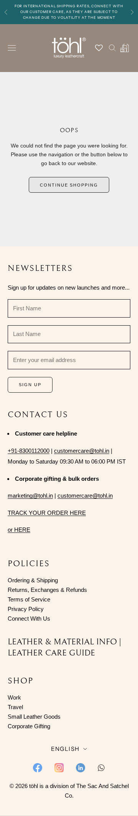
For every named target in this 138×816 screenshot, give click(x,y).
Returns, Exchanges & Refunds (47, 590)
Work (14, 697)
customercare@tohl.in (81, 450)
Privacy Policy (26, 609)
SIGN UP (30, 384)
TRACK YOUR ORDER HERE (47, 513)
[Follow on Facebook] (37, 767)
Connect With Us (29, 618)
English (65, 748)
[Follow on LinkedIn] (80, 767)
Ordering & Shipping (33, 580)
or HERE (19, 529)
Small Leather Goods (34, 716)
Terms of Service (29, 599)
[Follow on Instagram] (59, 767)
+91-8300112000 (28, 450)
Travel (15, 707)
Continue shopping (69, 185)
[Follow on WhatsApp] (101, 768)
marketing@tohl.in (30, 495)
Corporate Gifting (29, 726)
